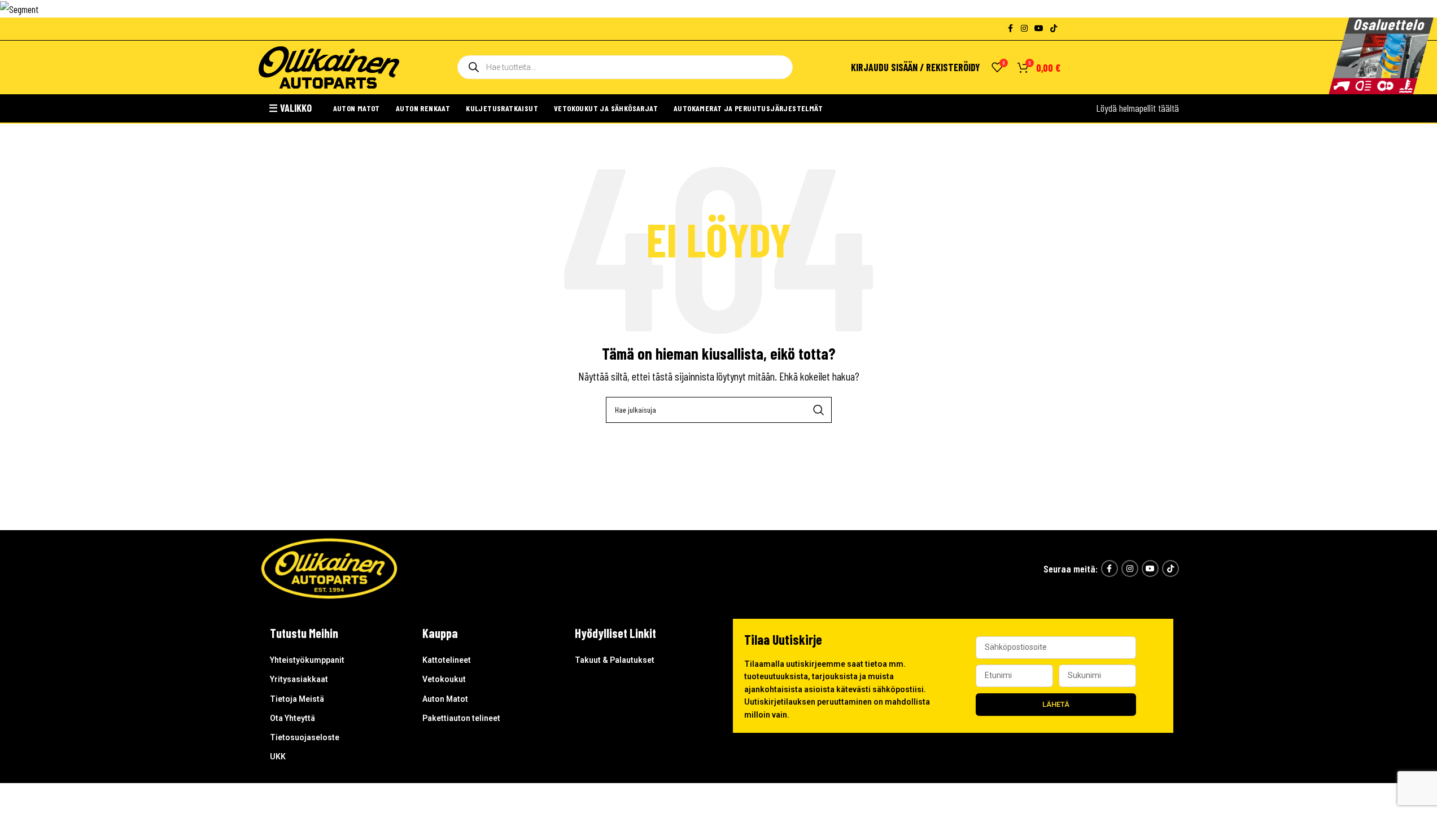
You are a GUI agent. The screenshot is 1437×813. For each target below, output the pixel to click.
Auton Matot (356, 108)
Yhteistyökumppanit (307, 660)
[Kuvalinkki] (329, 567)
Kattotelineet (446, 660)
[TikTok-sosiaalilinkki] (1053, 28)
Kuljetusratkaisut (502, 108)
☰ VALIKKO (290, 108)
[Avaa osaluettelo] (1381, 56)
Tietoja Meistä (297, 698)
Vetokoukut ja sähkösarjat (606, 108)
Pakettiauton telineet (461, 718)
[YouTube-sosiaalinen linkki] (1039, 28)
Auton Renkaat (423, 108)
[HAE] (819, 410)
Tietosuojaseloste (304, 737)
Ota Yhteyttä (292, 718)
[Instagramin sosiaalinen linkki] (1024, 28)
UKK (278, 756)
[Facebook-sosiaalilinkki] (1010, 28)
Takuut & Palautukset (614, 660)
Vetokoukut (444, 679)
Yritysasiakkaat (299, 679)
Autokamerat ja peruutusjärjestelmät (748, 108)
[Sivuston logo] (329, 66)
